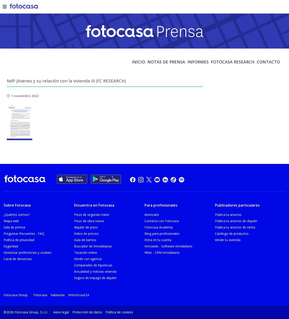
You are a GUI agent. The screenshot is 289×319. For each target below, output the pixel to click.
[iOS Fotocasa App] (72, 179)
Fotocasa (40, 295)
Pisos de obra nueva (89, 221)
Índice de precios (86, 233)
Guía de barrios (85, 240)
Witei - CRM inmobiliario (161, 252)
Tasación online (85, 252)
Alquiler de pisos (86, 227)
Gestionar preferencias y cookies (27, 252)
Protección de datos (87, 312)
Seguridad (11, 246)
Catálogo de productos (232, 233)
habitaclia (58, 295)
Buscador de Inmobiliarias (93, 246)
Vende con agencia (88, 259)
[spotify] (181, 179)
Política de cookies (119, 312)
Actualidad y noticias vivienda (95, 271)
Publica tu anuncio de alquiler (236, 221)
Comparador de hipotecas (93, 265)
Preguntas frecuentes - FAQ (24, 233)
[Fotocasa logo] (25, 179)
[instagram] (141, 179)
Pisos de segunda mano (91, 214)
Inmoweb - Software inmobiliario (168, 246)
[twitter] (149, 179)
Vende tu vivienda (227, 240)
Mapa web (11, 221)
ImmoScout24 (78, 295)
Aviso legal (61, 312)
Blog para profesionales (161, 233)
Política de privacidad (19, 240)
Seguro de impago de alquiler (95, 278)
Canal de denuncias (18, 259)
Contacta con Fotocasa (161, 221)
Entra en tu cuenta (157, 240)
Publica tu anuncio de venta (235, 227)
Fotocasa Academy (158, 227)
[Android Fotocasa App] (106, 179)
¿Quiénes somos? (17, 214)
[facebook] (132, 179)
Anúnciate (151, 214)
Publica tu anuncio (228, 214)
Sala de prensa (14, 227)
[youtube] (157, 179)
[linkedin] (165, 179)
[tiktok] (173, 179)
